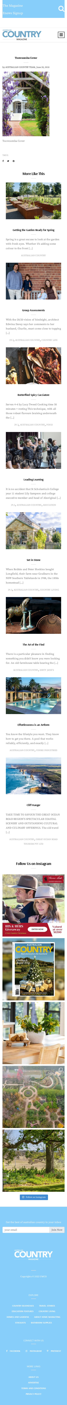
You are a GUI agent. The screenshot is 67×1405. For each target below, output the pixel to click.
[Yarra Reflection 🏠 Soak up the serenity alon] (33, 1097)
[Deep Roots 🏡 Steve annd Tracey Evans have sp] (33, 1161)
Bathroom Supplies (41, 1322)
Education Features (23, 1311)
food (49, 424)
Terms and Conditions (33, 1388)
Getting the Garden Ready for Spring (33, 230)
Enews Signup (13, 13)
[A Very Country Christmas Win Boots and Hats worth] (33, 905)
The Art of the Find (33, 644)
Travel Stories (47, 1305)
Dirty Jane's (47, 670)
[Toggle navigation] (61, 35)
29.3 (11, 340)
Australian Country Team (20, 67)
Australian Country (33, 255)
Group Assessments (33, 310)
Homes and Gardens (18, 1316)
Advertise (33, 1382)
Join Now (57, 1229)
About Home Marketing (47, 1316)
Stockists (20, 1322)
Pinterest (56, 1350)
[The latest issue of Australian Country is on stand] (33, 969)
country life (49, 340)
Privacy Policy (33, 1393)
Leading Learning (33, 479)
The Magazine (13, 6)
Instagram (36, 1350)
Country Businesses (23, 1305)
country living (49, 589)
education (49, 505)
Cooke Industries (46, 750)
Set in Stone (33, 560)
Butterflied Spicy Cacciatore (33, 395)
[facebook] (3, 161)
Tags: (5, 155)
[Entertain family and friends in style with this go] (33, 1033)
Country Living (47, 1311)
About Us (33, 1377)
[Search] (61, 9)
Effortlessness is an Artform (33, 725)
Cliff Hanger (33, 805)
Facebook (15, 1350)
